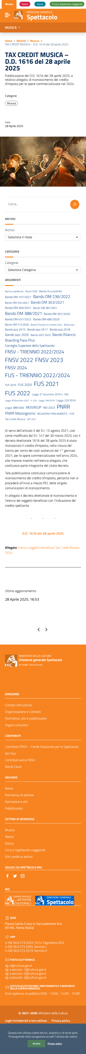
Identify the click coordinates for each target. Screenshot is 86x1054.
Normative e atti (16, 801)
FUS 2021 (46, 383)
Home (8, 41)
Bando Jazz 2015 (15, 329)
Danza (9, 843)
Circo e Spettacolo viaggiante (25, 849)
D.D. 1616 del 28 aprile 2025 (43, 533)
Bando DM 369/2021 (18, 308)
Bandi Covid (13, 766)
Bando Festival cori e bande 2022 (46, 324)
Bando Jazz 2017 (37, 329)
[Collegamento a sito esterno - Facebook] (7, 875)
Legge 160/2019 (47, 400)
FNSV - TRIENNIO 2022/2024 (34, 351)
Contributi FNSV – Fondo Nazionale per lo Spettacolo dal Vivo (41, 750)
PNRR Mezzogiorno (20, 413)
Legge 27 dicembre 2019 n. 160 (50, 394)
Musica (34, 41)
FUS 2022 (17, 393)
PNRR (63, 407)
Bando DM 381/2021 (45, 308)
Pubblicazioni (14, 808)
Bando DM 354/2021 (17, 303)
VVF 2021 (31, 419)
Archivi (9, 230)
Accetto (36, 1043)
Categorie (11, 263)
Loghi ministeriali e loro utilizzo (26, 1020)
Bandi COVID (31, 291)
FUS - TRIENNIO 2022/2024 (37, 375)
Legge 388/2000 (14, 408)
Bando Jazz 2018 (60, 329)
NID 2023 (49, 407)
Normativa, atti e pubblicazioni (26, 718)
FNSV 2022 (19, 360)
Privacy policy (55, 1043)
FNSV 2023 (49, 359)
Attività (21, 41)
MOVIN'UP (33, 407)
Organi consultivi (16, 724)
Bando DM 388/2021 (23, 313)
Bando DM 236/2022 (51, 296)
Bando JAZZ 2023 (41, 335)
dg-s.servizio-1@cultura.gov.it (25, 969)
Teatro (9, 836)
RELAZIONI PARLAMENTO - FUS (55, 414)
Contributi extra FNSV (20, 759)
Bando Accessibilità (50, 291)
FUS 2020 (25, 384)
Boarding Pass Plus (20, 340)
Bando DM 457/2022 (18, 319)
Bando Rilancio (64, 334)
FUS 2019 (10, 385)
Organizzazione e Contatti (23, 711)
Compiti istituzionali (18, 704)
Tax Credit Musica (15, 419)
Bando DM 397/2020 (57, 314)
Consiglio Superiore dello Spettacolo (29, 345)
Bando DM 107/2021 (18, 297)
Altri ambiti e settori (19, 856)
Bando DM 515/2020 (17, 325)
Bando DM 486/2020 (46, 319)
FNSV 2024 (16, 367)
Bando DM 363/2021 (47, 302)
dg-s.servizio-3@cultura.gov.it (25, 977)
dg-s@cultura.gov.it (18, 965)
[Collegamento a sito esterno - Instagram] (22, 875)
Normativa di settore (19, 794)
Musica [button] (11, 27)
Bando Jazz (69, 324)
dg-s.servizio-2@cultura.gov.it (25, 973)
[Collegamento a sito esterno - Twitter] (15, 875)
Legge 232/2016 (66, 400)
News (9, 788)
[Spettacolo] (18, 14)
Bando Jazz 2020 (17, 334)
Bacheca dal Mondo (14, 291)
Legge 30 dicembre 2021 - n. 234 (21, 400)
